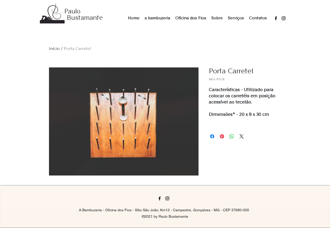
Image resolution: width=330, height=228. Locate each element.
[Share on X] (241, 136)
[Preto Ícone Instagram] (283, 18)
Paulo (72, 12)
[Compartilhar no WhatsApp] (232, 136)
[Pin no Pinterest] (222, 136)
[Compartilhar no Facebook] (212, 136)
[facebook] (275, 18)
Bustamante (85, 18)
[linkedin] (167, 198)
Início (54, 49)
